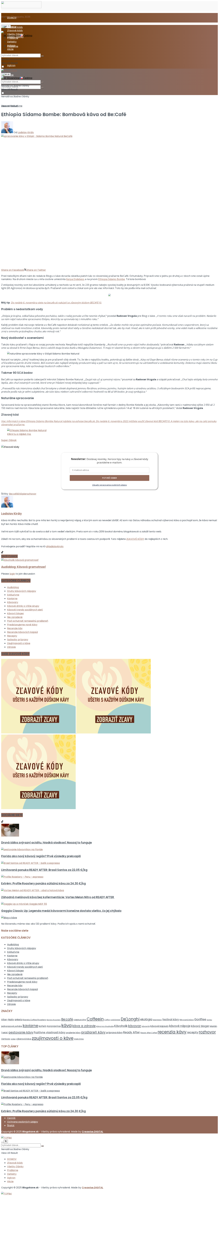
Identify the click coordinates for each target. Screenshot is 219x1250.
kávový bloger (200, 1026)
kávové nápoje (179, 1026)
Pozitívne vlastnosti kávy (49, 1032)
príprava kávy (114, 1032)
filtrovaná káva (187, 1019)
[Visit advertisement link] (38, 732)
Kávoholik (121, 1026)
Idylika (209, 1020)
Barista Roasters (54, 1020)
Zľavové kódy (15, 30)
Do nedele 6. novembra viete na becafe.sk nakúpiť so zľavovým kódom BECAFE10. (56, 302)
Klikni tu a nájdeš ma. (19, 434)
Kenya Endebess (75, 279)
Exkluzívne (16, 106)
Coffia (107, 1019)
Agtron (11, 65)
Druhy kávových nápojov (21, 591)
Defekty (12, 41)
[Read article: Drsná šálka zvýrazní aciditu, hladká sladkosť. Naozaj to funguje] (109, 831)
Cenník (11, 1118)
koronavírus (54, 1026)
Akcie (10, 49)
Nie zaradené (14, 617)
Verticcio (5, 1039)
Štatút (10, 1125)
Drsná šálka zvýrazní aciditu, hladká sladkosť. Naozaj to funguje (46, 843)
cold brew (115, 1019)
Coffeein (95, 1019)
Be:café (13, 493)
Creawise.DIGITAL (92, 1131)
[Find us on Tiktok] (2, 822)
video (13, 1039)
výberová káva (23, 1039)
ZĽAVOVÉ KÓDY (135, 539)
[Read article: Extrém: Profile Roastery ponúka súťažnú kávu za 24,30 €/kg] (109, 877)
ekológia (146, 1019)
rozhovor (31, 493)
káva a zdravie (84, 1026)
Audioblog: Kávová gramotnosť (23, 567)
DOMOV (12, 17)
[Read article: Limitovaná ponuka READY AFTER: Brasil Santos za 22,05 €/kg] (109, 863)
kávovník (146, 1026)
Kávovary (12, 602)
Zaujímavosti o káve (18, 643)
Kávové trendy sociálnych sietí (25, 609)
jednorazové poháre (11, 1026)
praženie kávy (73, 1032)
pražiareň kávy (93, 1032)
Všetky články (15, 34)
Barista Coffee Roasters (34, 1019)
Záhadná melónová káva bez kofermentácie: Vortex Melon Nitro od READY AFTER (58, 897)
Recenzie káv (14, 628)
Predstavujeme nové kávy (22, 624)
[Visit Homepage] (21, 7)
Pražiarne (12, 38)
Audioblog (13, 587)
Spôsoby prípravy (17, 639)
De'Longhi (130, 1019)
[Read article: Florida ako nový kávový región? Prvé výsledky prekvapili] (109, 849)
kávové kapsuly (159, 1026)
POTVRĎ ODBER (109, 478)
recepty (192, 1032)
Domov (5, 106)
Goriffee (200, 1019)
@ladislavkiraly (54, 546)
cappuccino (80, 1019)
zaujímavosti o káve (52, 1038)
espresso (157, 1019)
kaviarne (30, 1025)
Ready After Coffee (148, 1032)
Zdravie (11, 647)
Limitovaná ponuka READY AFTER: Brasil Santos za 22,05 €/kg (44, 870)
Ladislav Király (26, 132)
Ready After (131, 1032)
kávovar (134, 1026)
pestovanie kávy (20, 1032)
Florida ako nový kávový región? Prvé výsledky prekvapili (41, 856)
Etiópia (22, 493)
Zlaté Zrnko (79, 1039)
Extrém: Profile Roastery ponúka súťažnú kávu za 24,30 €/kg (43, 883)
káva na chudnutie (105, 1026)
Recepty (12, 636)
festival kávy (170, 1019)
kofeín (42, 1026)
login (12, 573)
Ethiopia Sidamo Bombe (111, 279)
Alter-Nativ (7, 1019)
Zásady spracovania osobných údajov (109, 485)
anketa (18, 1019)
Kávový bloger (15, 613)
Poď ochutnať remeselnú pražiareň (27, 621)
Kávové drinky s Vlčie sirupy (23, 606)
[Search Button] (42, 87)
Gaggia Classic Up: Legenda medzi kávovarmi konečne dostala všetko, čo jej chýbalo (61, 911)
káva (66, 1025)
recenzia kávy (172, 1032)
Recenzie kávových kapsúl (22, 632)
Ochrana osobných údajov (22, 1121)
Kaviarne (12, 598)
